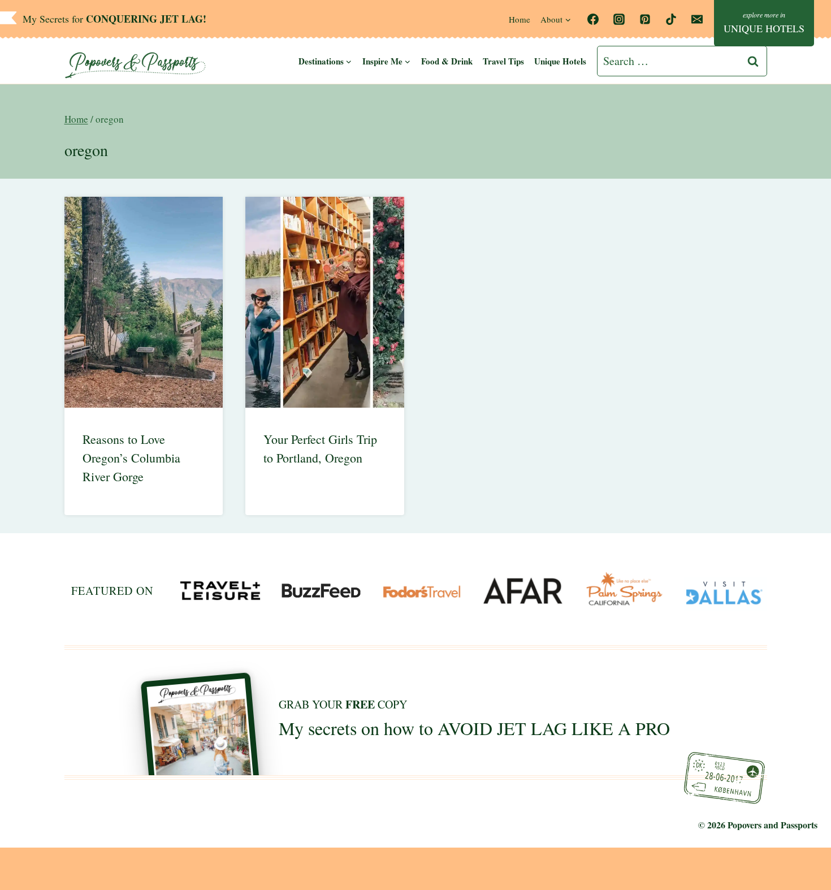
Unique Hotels (560, 61)
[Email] (697, 19)
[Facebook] (593, 19)
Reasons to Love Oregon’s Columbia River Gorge (131, 458)
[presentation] (143, 302)
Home (519, 19)
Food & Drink (447, 61)
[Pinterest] (645, 19)
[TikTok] (671, 19)
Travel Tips (503, 61)
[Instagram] (619, 19)
